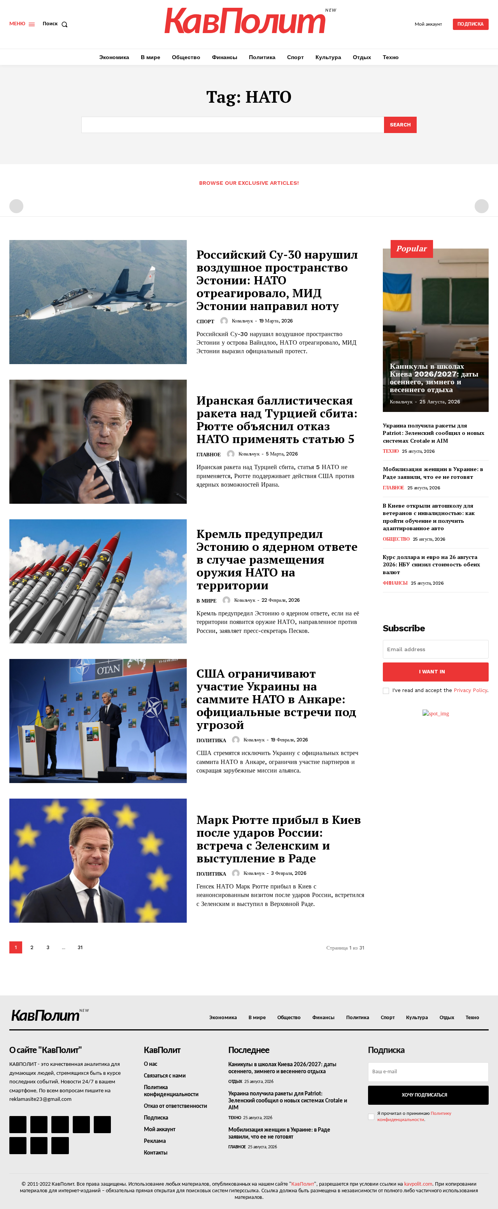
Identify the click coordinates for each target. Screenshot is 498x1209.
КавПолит (302, 1184)
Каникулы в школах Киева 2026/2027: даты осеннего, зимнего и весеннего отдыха (434, 377)
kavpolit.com (418, 1184)
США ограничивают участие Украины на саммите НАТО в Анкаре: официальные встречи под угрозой (276, 699)
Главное (208, 454)
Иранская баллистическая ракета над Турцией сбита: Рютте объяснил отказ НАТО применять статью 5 (277, 419)
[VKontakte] (38, 1145)
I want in (432, 672)
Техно (391, 451)
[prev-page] (16, 206)
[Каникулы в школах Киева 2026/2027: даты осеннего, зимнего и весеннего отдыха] (436, 330)
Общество (396, 539)
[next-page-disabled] (482, 206)
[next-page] (96, 947)
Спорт (205, 321)
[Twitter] (17, 1145)
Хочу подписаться (424, 1095)
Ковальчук (242, 321)
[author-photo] (225, 321)
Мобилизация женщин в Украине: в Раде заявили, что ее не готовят (433, 472)
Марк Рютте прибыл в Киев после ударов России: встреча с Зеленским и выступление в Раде (278, 839)
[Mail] (59, 1124)
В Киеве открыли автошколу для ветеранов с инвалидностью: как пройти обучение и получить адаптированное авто (429, 517)
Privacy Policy (470, 690)
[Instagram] (38, 1124)
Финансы (395, 583)
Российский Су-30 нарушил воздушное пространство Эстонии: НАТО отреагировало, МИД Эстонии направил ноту (277, 280)
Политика (211, 740)
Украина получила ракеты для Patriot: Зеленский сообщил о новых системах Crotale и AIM (433, 433)
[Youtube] (59, 1145)
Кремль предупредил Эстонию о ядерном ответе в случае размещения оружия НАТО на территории (277, 559)
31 (79, 947)
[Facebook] (17, 1124)
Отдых (235, 1081)
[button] (57, 24)
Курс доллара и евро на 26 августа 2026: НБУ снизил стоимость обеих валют (431, 564)
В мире (206, 601)
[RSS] (81, 1124)
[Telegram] (102, 1124)
